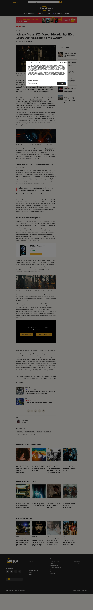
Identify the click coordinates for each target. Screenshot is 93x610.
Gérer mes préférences (33, 83)
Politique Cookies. (61, 74)
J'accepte (61, 83)
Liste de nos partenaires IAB (33, 80)
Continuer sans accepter (62, 62)
